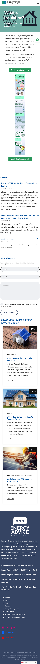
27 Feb (33, 329)
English (26, 662)
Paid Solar (9, 413)
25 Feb (33, 450)
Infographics (10, 26)
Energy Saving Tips (12, 354)
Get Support (9, 612)
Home (7, 597)
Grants (7, 606)
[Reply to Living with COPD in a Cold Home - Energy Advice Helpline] (38, 183)
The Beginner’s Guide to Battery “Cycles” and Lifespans (18, 580)
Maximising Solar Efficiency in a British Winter (18, 575)
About (7, 600)
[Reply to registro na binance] (38, 239)
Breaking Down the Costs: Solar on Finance (17, 565)
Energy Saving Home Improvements (16, 475)
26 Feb (33, 391)
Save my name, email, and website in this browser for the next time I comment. (18, 305)
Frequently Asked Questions (15, 614)
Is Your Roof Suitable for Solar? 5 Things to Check (20, 418)
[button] (37, 39)
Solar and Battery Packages (15, 617)
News (7, 603)
